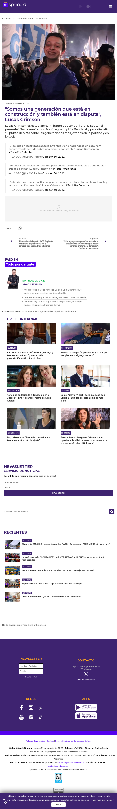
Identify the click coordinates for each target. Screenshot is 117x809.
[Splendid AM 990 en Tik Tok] (40, 716)
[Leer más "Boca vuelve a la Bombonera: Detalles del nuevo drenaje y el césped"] (12, 570)
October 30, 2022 (53, 156)
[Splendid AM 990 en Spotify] (31, 717)
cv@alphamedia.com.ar (58, 766)
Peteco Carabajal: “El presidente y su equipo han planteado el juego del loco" (84, 354)
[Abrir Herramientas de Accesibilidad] (5, 803)
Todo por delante (20, 264)
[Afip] (58, 778)
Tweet (8, 228)
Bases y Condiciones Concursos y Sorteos (73, 741)
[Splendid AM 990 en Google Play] (86, 707)
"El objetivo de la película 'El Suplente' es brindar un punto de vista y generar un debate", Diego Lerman (36, 243)
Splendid (65, 390)
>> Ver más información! (102, 800)
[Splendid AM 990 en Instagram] (31, 707)
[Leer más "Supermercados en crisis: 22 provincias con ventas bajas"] (12, 583)
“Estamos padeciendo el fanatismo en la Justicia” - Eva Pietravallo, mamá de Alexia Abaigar (29, 398)
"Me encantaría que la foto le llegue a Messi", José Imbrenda (55, 297)
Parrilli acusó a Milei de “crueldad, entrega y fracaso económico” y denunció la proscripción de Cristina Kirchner (30, 355)
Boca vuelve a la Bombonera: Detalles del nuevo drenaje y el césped (58, 570)
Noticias (27, 540)
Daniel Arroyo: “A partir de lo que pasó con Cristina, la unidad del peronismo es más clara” (83, 398)
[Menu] (110, 7)
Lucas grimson (31, 311)
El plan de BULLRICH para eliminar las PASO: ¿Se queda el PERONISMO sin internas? (66, 544)
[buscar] (111, 511)
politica (59, 311)
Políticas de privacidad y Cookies (40, 741)
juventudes (47, 311)
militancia (71, 311)
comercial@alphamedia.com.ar (70, 762)
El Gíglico (12, 348)
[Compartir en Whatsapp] (20, 228)
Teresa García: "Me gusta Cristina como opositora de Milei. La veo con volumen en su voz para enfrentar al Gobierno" (84, 440)
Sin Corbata (66, 348)
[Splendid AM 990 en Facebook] (21, 707)
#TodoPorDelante (20, 152)
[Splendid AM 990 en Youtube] (21, 717)
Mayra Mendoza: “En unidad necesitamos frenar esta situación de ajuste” (29, 439)
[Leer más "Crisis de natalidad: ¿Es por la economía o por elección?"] (12, 597)
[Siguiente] (105, 241)
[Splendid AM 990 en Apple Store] (86, 716)
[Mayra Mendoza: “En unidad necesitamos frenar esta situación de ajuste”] (31, 418)
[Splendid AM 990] (14, 5)
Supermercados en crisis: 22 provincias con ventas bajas (52, 583)
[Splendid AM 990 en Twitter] (40, 707)
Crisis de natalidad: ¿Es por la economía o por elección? (51, 596)
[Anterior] (11, 241)
